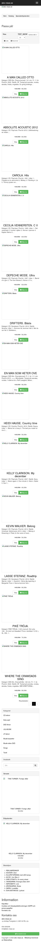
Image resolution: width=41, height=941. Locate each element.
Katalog (11, 16)
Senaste (6, 773)
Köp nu (24, 94)
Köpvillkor (5, 904)
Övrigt (5, 748)
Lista (6, 41)
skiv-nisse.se (7, 2)
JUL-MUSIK (7, 729)
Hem (5, 16)
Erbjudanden (7, 818)
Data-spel (6, 720)
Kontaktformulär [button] (21, 934)
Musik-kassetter (8, 738)
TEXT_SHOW (22, 34)
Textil (5, 752)
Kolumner (15, 41)
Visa (15, 94)
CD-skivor (6, 715)
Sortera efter (32, 35)
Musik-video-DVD (9, 743)
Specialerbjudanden (23, 16)
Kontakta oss (6, 910)
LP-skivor (6, 734)
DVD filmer (7, 724)
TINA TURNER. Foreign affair (20, 809)
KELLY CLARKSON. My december (20, 853)
